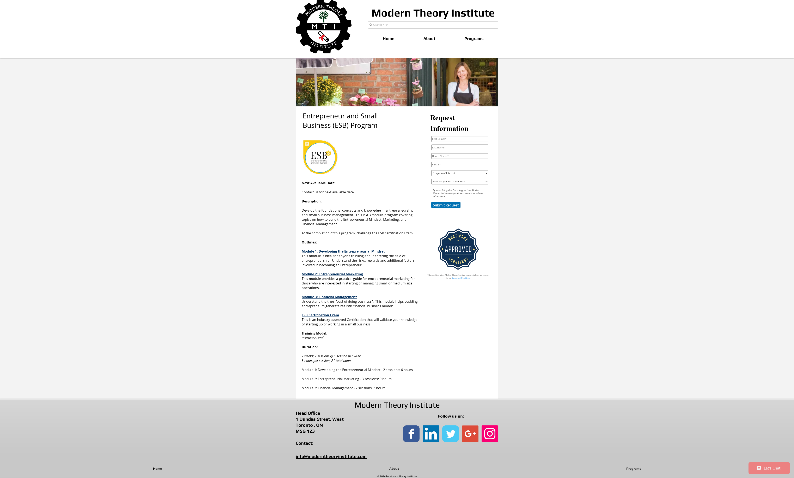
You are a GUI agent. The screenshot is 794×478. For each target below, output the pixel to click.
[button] (474, 38)
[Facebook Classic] (411, 433)
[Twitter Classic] (450, 433)
